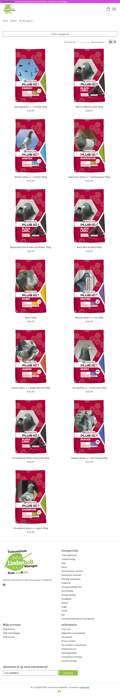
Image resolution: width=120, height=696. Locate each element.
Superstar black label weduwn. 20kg (30, 247)
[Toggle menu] (114, 9)
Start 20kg (30, 317)
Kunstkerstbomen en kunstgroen (77, 618)
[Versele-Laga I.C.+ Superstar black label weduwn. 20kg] (31, 216)
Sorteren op (84, 42)
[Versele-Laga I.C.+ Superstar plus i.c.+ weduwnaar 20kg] (89, 146)
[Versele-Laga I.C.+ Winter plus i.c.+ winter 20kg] (31, 146)
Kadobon (66, 582)
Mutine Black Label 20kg (89, 106)
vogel (64, 606)
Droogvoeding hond (71, 586)
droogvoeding (68, 594)
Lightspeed (84, 687)
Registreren (9, 629)
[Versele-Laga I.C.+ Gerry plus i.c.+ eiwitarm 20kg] (89, 356)
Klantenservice (68, 648)
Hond (64, 610)
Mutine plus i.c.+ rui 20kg (89, 317)
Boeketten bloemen (71, 574)
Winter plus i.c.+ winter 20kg (30, 176)
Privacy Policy (68, 640)
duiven (64, 602)
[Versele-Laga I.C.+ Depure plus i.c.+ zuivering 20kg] (89, 427)
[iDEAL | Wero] (59, 691)
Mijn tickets (9, 636)
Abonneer (68, 672)
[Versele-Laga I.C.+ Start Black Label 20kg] (89, 216)
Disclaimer (66, 636)
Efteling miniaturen (70, 578)
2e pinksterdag (69, 660)
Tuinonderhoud (69, 555)
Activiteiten (67, 590)
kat (63, 614)
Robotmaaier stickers (72, 571)
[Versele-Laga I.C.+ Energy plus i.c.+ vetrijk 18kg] (31, 75)
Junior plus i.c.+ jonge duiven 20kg (30, 387)
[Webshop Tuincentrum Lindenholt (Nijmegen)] (9, 9)
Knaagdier (66, 598)
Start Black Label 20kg (89, 247)
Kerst (64, 567)
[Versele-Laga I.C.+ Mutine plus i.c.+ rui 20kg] (89, 286)
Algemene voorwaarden (73, 633)
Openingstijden (8, 1)
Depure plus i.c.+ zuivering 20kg (89, 457)
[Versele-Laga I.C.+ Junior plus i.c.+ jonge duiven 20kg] (31, 356)
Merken (13, 21)
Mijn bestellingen (11, 633)
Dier (63, 563)
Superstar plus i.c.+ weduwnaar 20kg (89, 176)
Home (5, 21)
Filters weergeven (60, 34)
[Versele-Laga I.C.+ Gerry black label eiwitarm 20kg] (31, 427)
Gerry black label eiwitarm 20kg (30, 457)
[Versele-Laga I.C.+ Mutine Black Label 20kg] (89, 75)
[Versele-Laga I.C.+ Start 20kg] (31, 286)
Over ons (66, 629)
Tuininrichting (68, 559)
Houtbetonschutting (71, 656)
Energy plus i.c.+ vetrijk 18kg (30, 106)
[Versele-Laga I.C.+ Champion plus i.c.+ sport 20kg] (31, 497)
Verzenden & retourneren (73, 644)
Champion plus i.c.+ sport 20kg (30, 528)
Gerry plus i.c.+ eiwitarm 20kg (89, 387)
